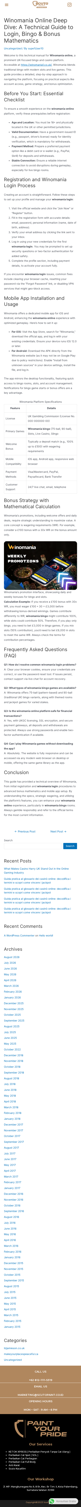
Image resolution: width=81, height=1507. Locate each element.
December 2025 (14, 1003)
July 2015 (9, 1292)
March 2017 (11, 1176)
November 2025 (14, 1009)
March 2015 (11, 1315)
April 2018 (10, 1101)
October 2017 (12, 1136)
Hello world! (46, 935)
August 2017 (11, 1147)
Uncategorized (13, 48)
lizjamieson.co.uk (14, 1348)
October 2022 (12, 1049)
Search (8, 840)
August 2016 (11, 1216)
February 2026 (13, 991)
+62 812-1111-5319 (40, 1380)
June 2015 (10, 1297)
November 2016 (13, 1199)
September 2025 (14, 1020)
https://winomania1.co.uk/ (36, 64)
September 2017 (14, 1141)
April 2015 (10, 1309)
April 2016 (10, 1240)
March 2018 (11, 1107)
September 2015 (14, 1280)
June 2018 (10, 1089)
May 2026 (10, 974)
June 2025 (10, 1037)
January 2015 (12, 1326)
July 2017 (9, 1153)
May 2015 (10, 1303)
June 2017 (10, 1159)
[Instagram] (69, 4)
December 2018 (13, 1055)
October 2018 (12, 1066)
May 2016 (10, 1234)
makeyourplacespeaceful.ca (21, 1353)
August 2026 (12, 957)
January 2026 (12, 997)
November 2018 (13, 1060)
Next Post (58, 831)
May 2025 (10, 1043)
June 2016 (10, 1228)
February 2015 (12, 1320)
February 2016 (12, 1251)
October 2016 (12, 1205)
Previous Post (25, 831)
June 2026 (10, 968)
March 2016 (11, 1245)
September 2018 (14, 1072)
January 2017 (12, 1188)
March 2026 (11, 985)
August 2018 (11, 1078)
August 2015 (11, 1286)
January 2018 (12, 1118)
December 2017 (13, 1124)
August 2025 (11, 1026)
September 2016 (14, 1211)
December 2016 (13, 1193)
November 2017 (13, 1130)
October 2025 (12, 1014)
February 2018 (12, 1112)
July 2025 (10, 1032)
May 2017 (10, 1164)
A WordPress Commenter (19, 935)
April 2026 (10, 980)
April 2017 (10, 1170)
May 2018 (10, 1095)
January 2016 (12, 1257)
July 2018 (9, 1084)
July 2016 (10, 1222)
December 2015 (13, 1263)
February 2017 (12, 1182)
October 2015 (12, 1274)
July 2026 (10, 962)
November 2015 (13, 1268)
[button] (6, 5)
